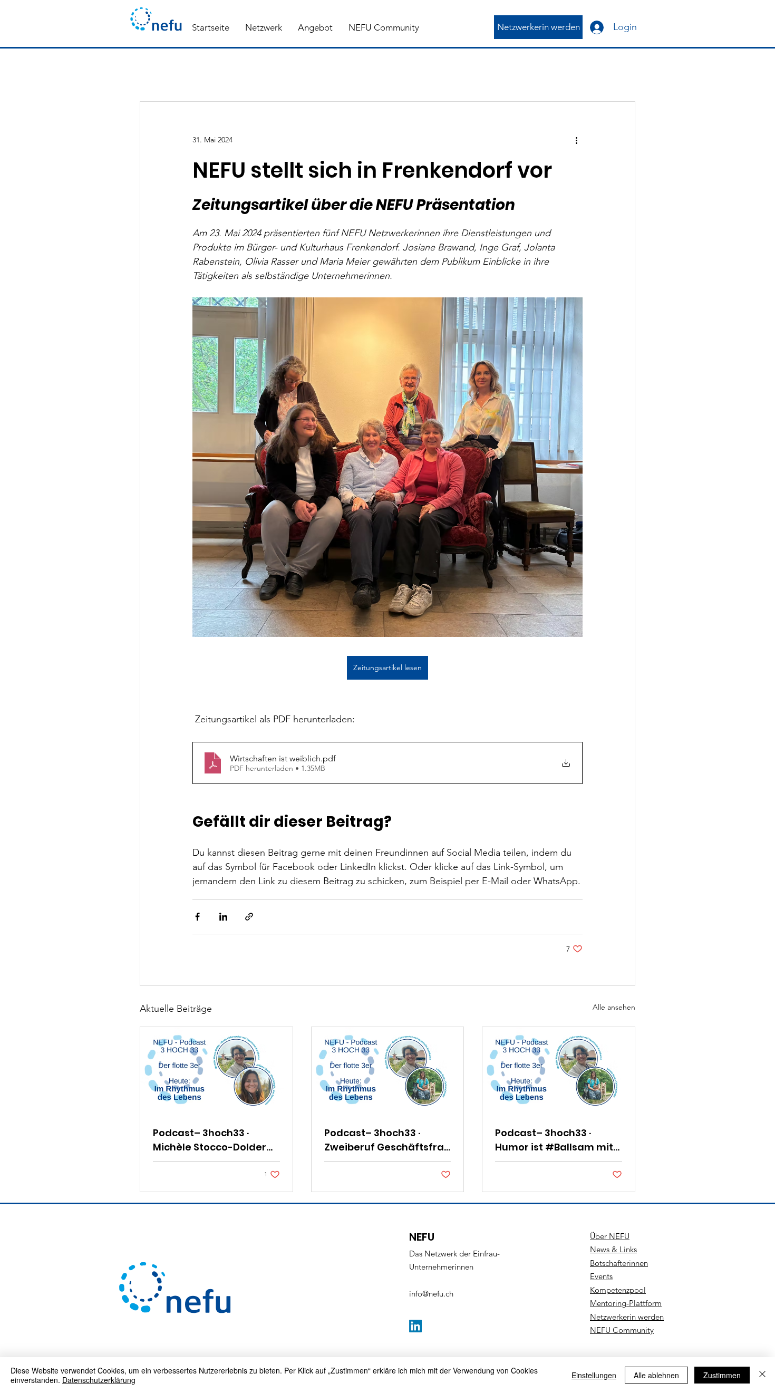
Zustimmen (722, 1375)
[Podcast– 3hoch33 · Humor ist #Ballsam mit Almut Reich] (558, 1070)
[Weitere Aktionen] (576, 139)
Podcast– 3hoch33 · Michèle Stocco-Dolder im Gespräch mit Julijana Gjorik (215, 1140)
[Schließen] (762, 1375)
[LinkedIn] (415, 1326)
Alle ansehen (614, 1007)
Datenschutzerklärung (98, 1380)
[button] (263, 27)
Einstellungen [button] (593, 1375)
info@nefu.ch (431, 1294)
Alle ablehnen (656, 1375)
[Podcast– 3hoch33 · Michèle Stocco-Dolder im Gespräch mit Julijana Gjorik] (216, 1070)
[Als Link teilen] (249, 917)
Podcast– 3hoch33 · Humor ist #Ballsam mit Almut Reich (554, 1140)
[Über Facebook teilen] (197, 917)
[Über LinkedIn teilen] (223, 917)
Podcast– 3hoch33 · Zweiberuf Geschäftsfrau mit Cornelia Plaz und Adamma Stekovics (387, 1140)
